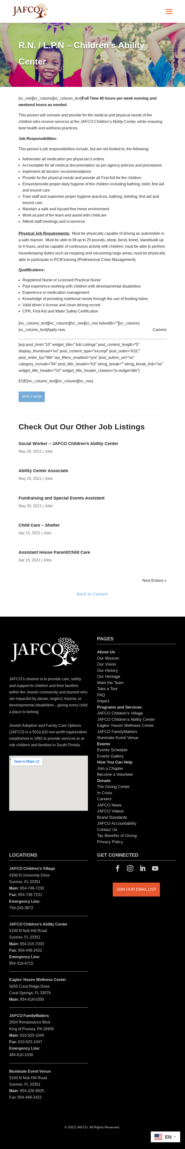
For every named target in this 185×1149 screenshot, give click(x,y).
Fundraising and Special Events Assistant (62, 498)
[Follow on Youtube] (155, 868)
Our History (107, 670)
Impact (103, 701)
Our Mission (108, 658)
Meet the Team (110, 682)
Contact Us (107, 829)
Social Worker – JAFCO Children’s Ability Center (68, 443)
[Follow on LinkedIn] (142, 868)
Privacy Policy (110, 842)
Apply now (56, 330)
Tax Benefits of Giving (117, 835)
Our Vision (106, 664)
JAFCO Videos (110, 811)
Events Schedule (112, 750)
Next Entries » (154, 580)
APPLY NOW (31, 396)
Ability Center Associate (43, 470)
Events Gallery (110, 756)
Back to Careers (92, 594)
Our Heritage (108, 676)
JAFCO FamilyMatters (117, 731)
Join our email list (136, 889)
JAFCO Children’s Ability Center (126, 719)
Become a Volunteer (115, 774)
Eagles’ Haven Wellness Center (125, 725)
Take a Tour (107, 688)
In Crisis (104, 793)
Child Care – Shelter (39, 525)
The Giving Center (113, 786)
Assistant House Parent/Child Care (58, 552)
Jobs (49, 451)
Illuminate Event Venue (117, 737)
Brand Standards (112, 817)
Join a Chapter (110, 768)
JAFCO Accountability (117, 823)
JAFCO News (109, 805)
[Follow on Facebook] (117, 868)
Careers (159, 330)
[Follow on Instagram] (130, 868)
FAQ (101, 695)
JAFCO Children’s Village (120, 713)
